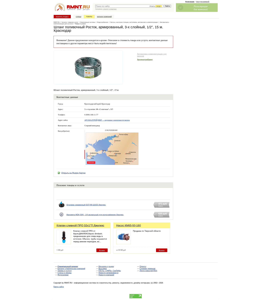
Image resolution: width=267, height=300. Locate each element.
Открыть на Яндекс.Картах (73, 173)
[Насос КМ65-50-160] (123, 243)
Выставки (103, 269)
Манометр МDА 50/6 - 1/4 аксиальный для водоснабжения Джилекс (95, 215)
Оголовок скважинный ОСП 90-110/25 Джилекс (86, 205)
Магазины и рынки (106, 266)
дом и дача (86, 9)
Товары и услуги (64, 271)
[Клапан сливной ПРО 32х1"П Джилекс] (64, 243)
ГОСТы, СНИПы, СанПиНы (110, 271)
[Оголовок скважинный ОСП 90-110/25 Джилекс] (61, 208)
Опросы (143, 266)
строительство (71, 9)
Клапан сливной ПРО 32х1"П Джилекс (80, 225)
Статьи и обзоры (64, 273)
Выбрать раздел (62, 16)
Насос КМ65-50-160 (128, 225)
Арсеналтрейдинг (145, 59)
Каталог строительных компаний (71, 269)
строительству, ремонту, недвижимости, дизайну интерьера (124, 283)
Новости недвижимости (108, 273)
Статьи (78, 16)
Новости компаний (106, 275)
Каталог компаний (104, 16)
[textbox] (129, 6)
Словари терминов (147, 269)
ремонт (79, 9)
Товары (89, 16)
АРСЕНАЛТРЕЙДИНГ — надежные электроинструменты (107, 120)
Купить (102, 250)
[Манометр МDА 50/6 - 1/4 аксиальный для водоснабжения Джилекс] (61, 218)
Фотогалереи (63, 275)
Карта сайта (59, 287)
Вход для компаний (202, 1)
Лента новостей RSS (148, 271)
